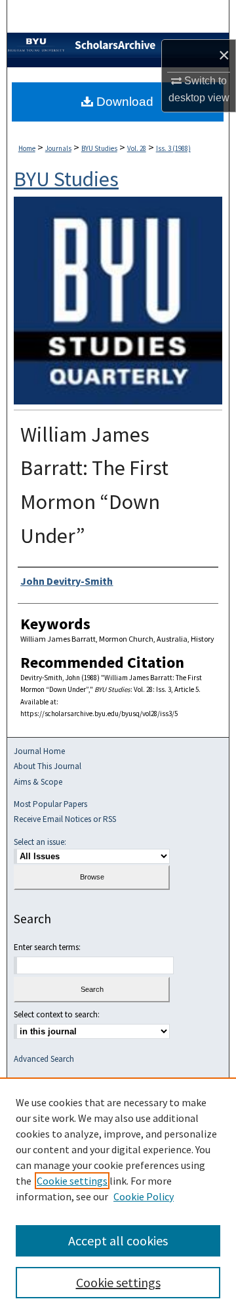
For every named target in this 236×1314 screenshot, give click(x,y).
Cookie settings (72, 1180)
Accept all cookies (118, 1240)
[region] (118, 1195)
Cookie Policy (143, 1196)
